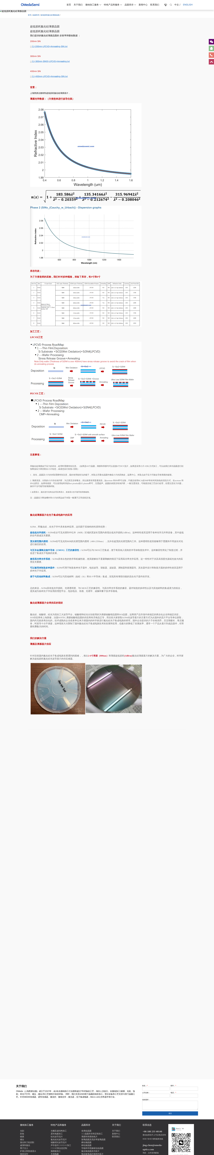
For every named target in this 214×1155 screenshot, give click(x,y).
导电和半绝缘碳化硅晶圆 (92, 1148)
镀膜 (22, 1136)
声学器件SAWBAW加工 (61, 1145)
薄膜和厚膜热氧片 (89, 1136)
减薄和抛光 (25, 1145)
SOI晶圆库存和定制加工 (92, 1134)
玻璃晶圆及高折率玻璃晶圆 (93, 1139)
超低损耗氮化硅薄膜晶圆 (50, 15)
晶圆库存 (129, 4)
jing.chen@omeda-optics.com (152, 1147)
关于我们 (78, 4)
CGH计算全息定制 (59, 1148)
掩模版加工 (56, 1151)
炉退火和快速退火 (28, 1151)
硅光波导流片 (57, 1136)
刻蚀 (22, 1134)
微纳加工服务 (92, 4)
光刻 (22, 1131)
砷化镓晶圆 (86, 1145)
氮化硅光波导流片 (59, 1139)
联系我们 (154, 4)
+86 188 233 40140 (152, 1131)
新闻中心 (143, 4)
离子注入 (24, 1148)
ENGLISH (188, 5)
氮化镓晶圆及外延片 (90, 1151)
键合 (22, 1139)
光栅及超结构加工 (59, 1131)
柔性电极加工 (57, 1134)
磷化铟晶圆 (86, 1142)
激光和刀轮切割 (27, 1142)
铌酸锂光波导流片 (59, 1142)
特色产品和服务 (111, 4)
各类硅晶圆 (86, 1131)
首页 (69, 4)
